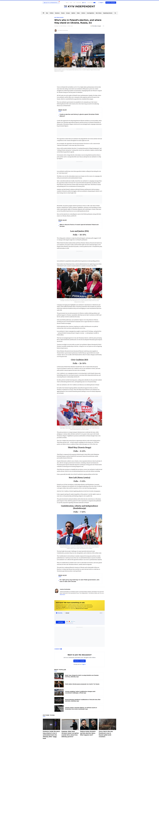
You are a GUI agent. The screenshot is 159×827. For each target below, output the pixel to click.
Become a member (79, 661)
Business (57, 13)
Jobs (74, 2)
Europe (68, 13)
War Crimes (98, 13)
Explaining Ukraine (107, 13)
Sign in (83, 664)
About (67, 2)
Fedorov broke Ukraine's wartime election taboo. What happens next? (88, 733)
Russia (63, 13)
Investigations (90, 13)
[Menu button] (43, 13)
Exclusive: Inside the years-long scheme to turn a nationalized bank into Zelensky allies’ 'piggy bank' (51, 735)
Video (78, 13)
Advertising (78, 2)
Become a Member (110, 2)
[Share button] (103, 26)
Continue (60, 622)
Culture (83, 13)
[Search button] (115, 13)
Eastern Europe (58, 17)
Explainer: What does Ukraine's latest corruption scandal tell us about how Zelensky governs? (70, 734)
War (47, 13)
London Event (90, 2)
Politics (51, 13)
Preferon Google (96, 25)
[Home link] (79, 6)
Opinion (73, 13)
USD (101, 613)
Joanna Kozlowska (63, 30)
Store (85, 2)
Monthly (60, 613)
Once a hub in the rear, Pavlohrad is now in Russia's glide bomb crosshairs (106, 734)
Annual (67, 613)
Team (71, 2)
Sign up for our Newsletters (51, 2)
